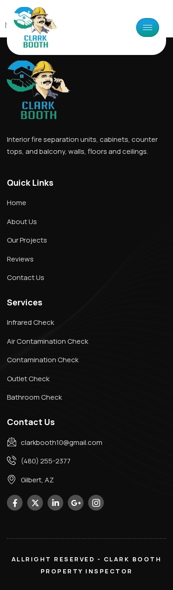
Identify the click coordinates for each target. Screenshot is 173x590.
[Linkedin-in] (55, 503)
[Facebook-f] (15, 503)
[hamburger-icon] (147, 27)
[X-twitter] (35, 503)
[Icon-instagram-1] (96, 503)
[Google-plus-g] (76, 503)
